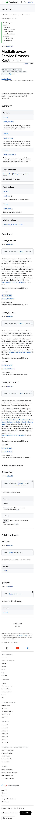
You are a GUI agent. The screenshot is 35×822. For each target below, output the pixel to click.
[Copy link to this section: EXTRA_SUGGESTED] (21, 382)
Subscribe (25, 813)
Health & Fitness (6, 689)
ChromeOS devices (7, 711)
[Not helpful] (16, 18)
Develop (17, 15)
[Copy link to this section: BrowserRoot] (15, 472)
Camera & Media (6, 692)
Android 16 (4, 728)
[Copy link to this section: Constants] (14, 234)
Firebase (4, 796)
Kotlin (26, 64)
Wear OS (4, 708)
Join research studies (7, 778)
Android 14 (4, 733)
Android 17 (4, 725)
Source (3, 666)
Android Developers (6, 15)
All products (5, 802)
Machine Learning (6, 686)
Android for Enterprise (8, 661)
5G (2, 698)
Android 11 (4, 742)
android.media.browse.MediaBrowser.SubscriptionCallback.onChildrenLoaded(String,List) (17, 422)
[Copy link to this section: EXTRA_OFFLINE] (18, 241)
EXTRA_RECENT (8, 138)
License (10, 808)
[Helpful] (13, 18)
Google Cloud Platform (8, 799)
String (5, 117)
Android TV (4, 717)
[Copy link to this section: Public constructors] (25, 466)
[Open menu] (3, 2)
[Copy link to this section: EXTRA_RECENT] (17, 313)
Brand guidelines (19, 808)
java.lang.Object (6, 79)
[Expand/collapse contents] (12, 23)
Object (10, 74)
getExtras (6, 196)
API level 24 (10, 244)
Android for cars (6, 714)
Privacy (3, 695)
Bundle (27, 174)
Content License (22, 635)
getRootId (7, 209)
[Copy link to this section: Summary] (13, 106)
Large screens (5, 705)
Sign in (30, 2)
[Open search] (21, 2)
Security (3, 663)
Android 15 (4, 731)
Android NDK (5, 762)
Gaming (3, 683)
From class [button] (13, 224)
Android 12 (4, 739)
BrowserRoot (7, 174)
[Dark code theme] (32, 250)
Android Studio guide (7, 750)
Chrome (3, 793)
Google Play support (7, 775)
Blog (2, 672)
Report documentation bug (9, 772)
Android (3, 658)
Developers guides (6, 753)
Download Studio (6, 759)
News (3, 669)
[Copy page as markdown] (17, 60)
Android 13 (4, 736)
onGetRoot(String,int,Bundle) (13, 282)
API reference (8, 9)
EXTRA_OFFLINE (8, 122)
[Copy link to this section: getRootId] (12, 583)
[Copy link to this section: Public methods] (20, 535)
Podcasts (4, 675)
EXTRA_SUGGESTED (9, 155)
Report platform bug (7, 769)
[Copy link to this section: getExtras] (12, 542)
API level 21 (10, 46)
